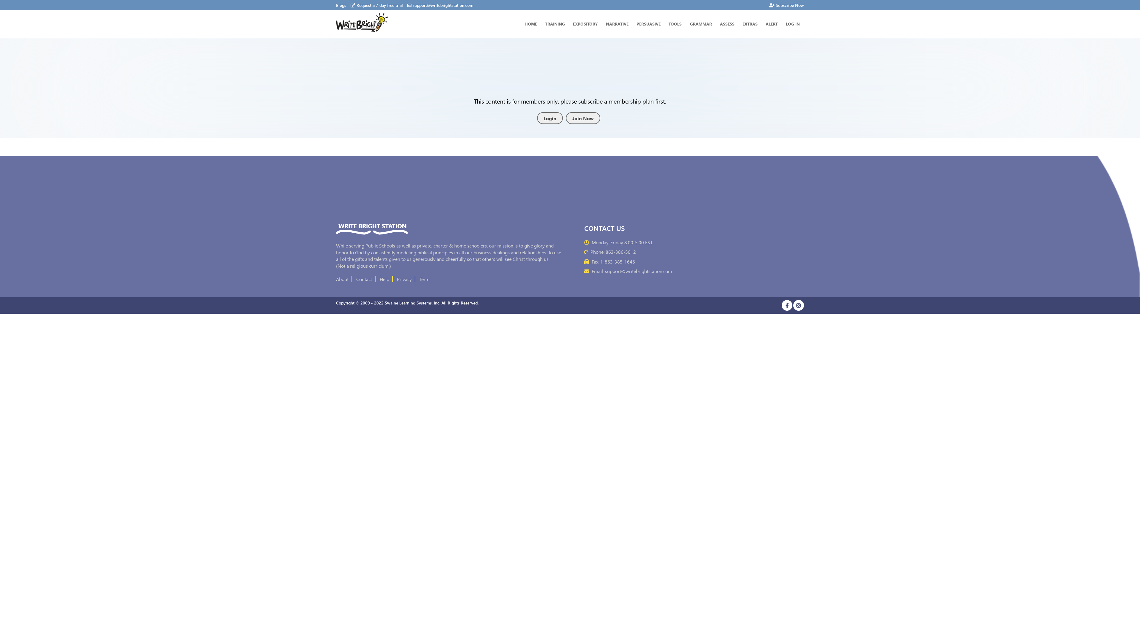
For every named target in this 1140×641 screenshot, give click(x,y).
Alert (772, 23)
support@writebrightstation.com (443, 5)
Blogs (341, 5)
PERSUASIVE (648, 23)
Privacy (404, 279)
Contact (364, 279)
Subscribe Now (790, 5)
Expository (585, 23)
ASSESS (727, 23)
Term (424, 279)
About (342, 279)
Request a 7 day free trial (380, 5)
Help (384, 279)
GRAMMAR (701, 23)
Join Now (583, 118)
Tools (675, 23)
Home (531, 23)
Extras (750, 23)
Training (555, 23)
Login (550, 118)
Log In (793, 23)
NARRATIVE (617, 23)
